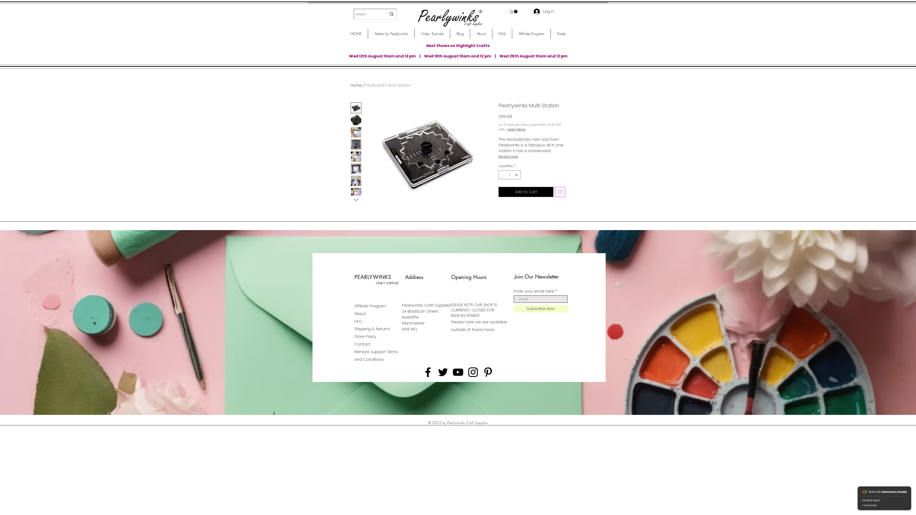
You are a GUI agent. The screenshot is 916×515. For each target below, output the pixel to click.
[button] (514, 11)
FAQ (358, 321)
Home (356, 85)
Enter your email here (534, 291)
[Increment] (517, 175)
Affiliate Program (370, 306)
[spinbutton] (509, 175)
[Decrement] (502, 175)
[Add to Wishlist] (560, 192)
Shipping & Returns (372, 329)
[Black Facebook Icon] (428, 372)
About (360, 313)
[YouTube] (458, 372)
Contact (362, 344)
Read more (508, 156)
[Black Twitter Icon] (443, 372)
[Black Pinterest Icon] (488, 372)
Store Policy (365, 336)
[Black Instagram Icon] (473, 372)
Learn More (535, 129)
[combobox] (375, 14)
